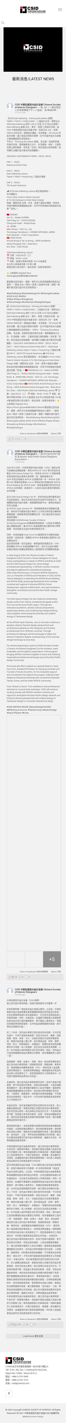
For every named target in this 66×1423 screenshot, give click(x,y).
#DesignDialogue (42, 302)
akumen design (36, 1416)
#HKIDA (22, 296)
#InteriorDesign (14, 302)
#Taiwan (31, 710)
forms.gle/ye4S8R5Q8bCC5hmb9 (22, 276)
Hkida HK (51, 110)
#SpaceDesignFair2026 (40, 707)
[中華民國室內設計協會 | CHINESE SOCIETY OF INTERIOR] (33, 9)
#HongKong (27, 299)
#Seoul (10, 713)
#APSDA (17, 707)
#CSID (9, 296)
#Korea (25, 713)
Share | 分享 (56, 434)
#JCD (15, 296)
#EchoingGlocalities (50, 293)
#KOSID (25, 707)
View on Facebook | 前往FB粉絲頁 (34, 434)
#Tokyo (17, 299)
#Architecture (27, 302)
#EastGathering (14, 293)
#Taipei (10, 299)
